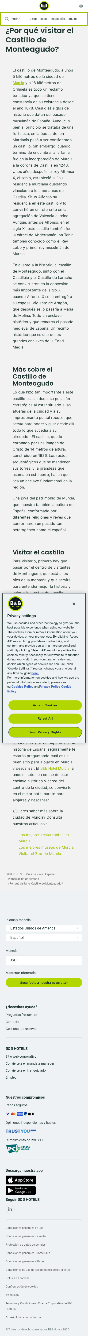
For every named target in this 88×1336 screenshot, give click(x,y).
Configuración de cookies (22, 1286)
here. (35, 673)
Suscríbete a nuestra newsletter (44, 982)
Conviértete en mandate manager (30, 1063)
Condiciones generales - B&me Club (28, 1253)
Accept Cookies (45, 705)
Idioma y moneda (18, 920)
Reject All (45, 718)
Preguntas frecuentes (21, 1015)
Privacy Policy (49, 686)
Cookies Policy (22, 686)
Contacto (12, 1022)
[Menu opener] (9, 6)
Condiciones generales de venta (26, 1236)
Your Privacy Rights (45, 732)
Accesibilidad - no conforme (23, 1317)
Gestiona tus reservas (21, 1029)
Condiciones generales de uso (24, 1228)
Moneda (12, 951)
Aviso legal (12, 1295)
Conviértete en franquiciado (26, 1070)
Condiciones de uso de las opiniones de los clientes (38, 1269)
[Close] (74, 604)
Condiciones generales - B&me (25, 1261)
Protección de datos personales (26, 1244)
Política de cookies (17, 1278)
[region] (44, 668)
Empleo (11, 1077)
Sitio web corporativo (21, 1056)
